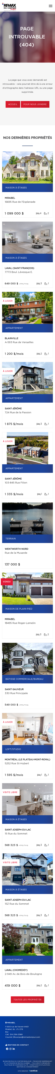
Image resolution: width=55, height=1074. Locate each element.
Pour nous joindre (35, 104)
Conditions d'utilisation (40, 1065)
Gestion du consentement (27, 1067)
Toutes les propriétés (27, 1000)
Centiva (33, 1071)
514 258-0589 (16, 1034)
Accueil (12, 104)
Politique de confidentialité (16, 1065)
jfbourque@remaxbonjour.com (26, 1037)
